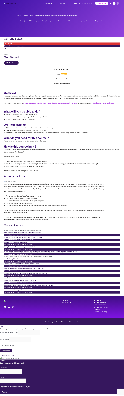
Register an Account (6, 365)
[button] (55, 3)
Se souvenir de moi (7, 345)
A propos (65, 300)
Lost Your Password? (7, 356)
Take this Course (11, 63)
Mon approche (66, 302)
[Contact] (13, 307)
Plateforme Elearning (100, 312)
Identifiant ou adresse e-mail (9, 332)
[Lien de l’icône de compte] (114, 3)
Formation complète (99, 305)
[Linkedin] (5, 307)
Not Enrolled (8, 43)
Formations (97, 300)
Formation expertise (99, 302)
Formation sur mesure (100, 307)
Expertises (96, 309)
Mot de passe (4, 339)
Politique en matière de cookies (69, 322)
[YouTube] (9, 307)
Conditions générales (51, 322)
